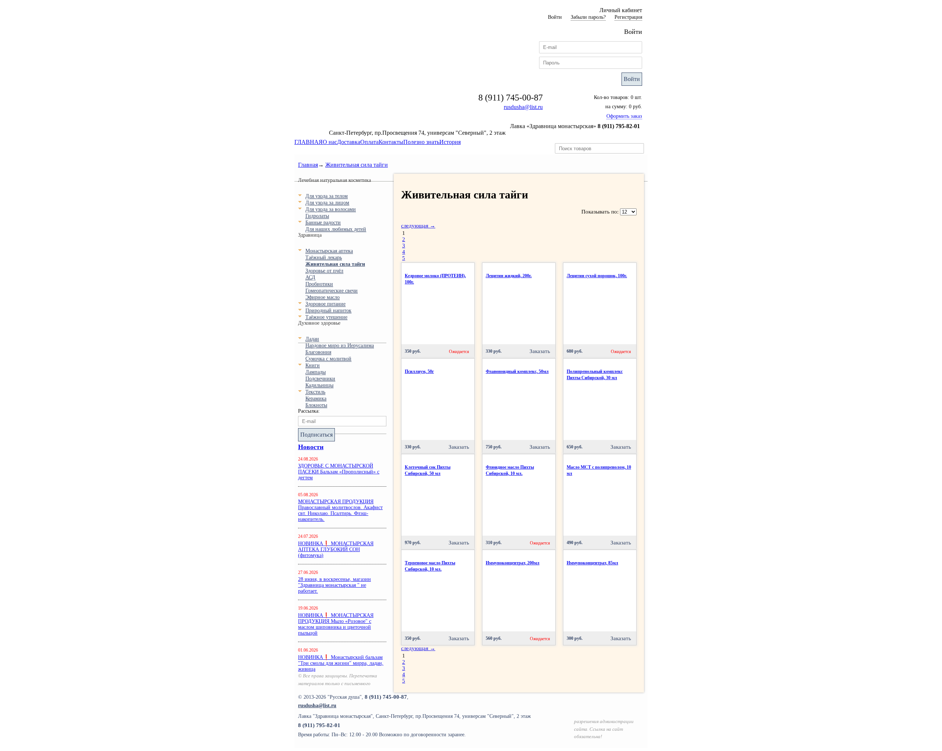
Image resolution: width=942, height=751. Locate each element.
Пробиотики (319, 284)
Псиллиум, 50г (419, 371)
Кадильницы (319, 385)
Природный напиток (328, 310)
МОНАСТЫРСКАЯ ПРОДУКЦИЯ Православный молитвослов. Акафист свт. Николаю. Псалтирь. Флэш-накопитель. (340, 510)
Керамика (315, 398)
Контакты (391, 142)
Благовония (318, 352)
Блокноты (316, 405)
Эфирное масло (322, 297)
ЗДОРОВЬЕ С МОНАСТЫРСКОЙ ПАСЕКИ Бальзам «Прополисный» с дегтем (338, 471)
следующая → (418, 226)
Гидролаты (317, 216)
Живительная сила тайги (356, 165)
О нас (330, 142)
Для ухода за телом (326, 196)
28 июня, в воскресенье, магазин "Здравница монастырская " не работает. (334, 585)
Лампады (315, 372)
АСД (310, 277)
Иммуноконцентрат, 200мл (512, 562)
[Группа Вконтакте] (633, 704)
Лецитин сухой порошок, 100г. (597, 275)
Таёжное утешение (326, 317)
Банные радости (323, 222)
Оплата (369, 142)
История (450, 142)
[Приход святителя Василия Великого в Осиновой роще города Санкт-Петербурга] (605, 704)
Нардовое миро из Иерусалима (339, 345)
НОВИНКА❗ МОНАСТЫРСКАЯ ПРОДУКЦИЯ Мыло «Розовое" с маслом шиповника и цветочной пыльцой (335, 624)
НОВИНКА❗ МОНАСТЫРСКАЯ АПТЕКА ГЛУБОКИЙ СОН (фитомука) (335, 549)
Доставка (348, 142)
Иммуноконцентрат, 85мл (592, 562)
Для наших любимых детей (335, 229)
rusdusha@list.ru (523, 107)
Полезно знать (421, 142)
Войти (632, 79)
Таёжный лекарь (323, 257)
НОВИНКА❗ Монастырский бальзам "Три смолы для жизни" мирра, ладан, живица (340, 663)
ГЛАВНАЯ (308, 142)
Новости (310, 447)
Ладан (312, 339)
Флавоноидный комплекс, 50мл (517, 371)
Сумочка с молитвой (328, 359)
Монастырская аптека (329, 251)
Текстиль (315, 392)
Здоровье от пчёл (324, 271)
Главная (308, 165)
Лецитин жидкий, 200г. (509, 275)
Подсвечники (320, 378)
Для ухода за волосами (330, 209)
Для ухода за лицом (327, 202)
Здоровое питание (325, 304)
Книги (312, 365)
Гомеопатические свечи (331, 290)
